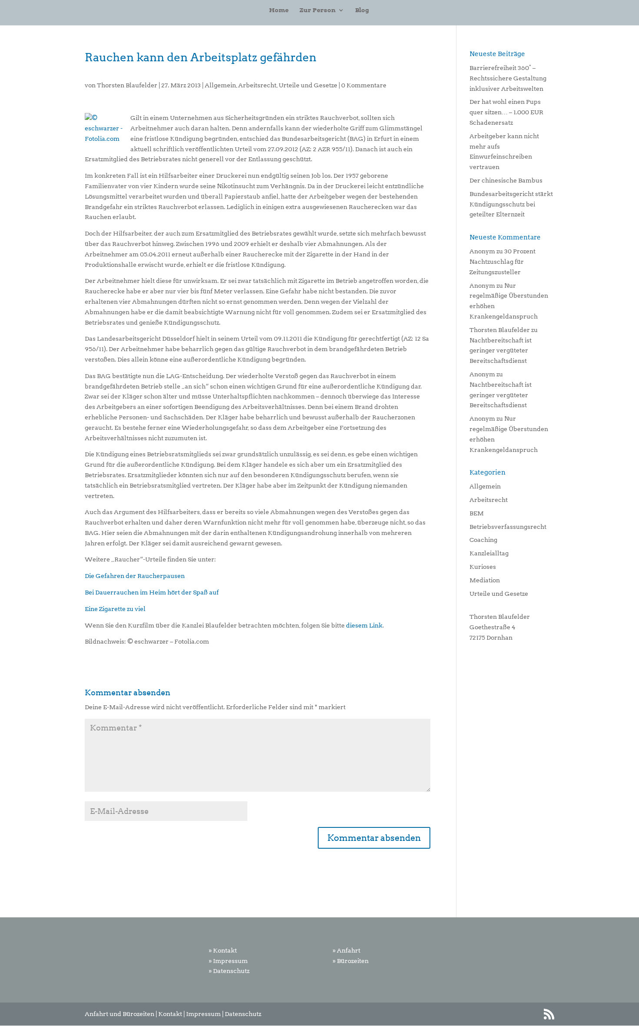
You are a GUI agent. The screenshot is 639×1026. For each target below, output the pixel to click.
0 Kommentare (363, 85)
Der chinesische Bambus (505, 180)
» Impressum (228, 960)
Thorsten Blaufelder (127, 85)
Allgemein (220, 85)
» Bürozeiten (351, 960)
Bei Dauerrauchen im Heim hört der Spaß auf (152, 592)
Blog (362, 10)
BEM (476, 513)
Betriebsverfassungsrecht (507, 526)
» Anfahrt (346, 950)
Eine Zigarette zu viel (115, 608)
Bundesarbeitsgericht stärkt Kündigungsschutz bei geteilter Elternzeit (511, 204)
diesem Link (364, 625)
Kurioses (482, 566)
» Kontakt (223, 950)
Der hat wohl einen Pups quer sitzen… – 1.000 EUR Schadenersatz (506, 112)
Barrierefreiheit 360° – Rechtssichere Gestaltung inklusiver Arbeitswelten (507, 78)
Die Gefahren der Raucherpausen (135, 575)
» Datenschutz (229, 970)
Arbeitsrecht (257, 85)
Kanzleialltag (489, 553)
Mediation (484, 580)
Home (279, 10)
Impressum (203, 1013)
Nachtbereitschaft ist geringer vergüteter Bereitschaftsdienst (500, 351)
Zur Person (318, 10)
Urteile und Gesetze (308, 85)
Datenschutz (243, 1013)
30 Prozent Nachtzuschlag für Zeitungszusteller (502, 262)
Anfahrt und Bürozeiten (119, 1013)
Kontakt (170, 1013)
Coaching (483, 539)
